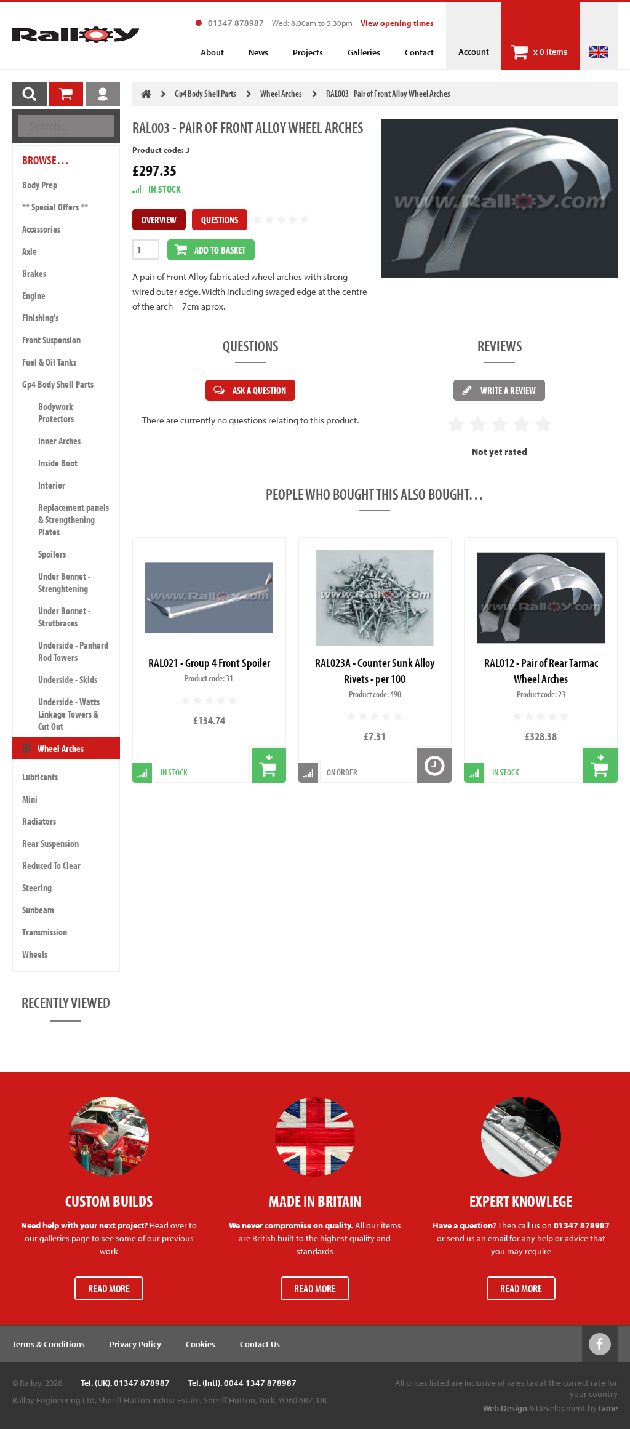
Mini (30, 799)
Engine (34, 295)
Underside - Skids (67, 679)
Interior (51, 485)
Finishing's (40, 317)
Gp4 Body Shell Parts (58, 384)
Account (473, 51)
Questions (219, 220)
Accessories (41, 229)
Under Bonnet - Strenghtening (64, 582)
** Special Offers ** (55, 207)
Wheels (34, 954)
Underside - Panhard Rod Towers (73, 651)
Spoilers (52, 554)
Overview (159, 220)
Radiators (39, 821)
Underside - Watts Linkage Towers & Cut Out (69, 713)
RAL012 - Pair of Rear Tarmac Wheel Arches (541, 670)
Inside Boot (58, 463)
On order (342, 772)
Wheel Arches (61, 748)
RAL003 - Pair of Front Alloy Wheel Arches (388, 93)
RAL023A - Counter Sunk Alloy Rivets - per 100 (374, 670)
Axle (29, 251)
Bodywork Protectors (56, 412)
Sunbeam (38, 909)
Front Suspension (51, 340)
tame (608, 1408)
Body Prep (39, 184)
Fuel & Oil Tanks (49, 362)
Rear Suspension (50, 843)
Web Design (505, 1408)
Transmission (44, 932)
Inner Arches (59, 440)
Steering (37, 887)
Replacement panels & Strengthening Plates (73, 519)
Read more (109, 1288)
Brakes (34, 273)
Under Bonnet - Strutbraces (64, 616)
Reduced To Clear (51, 865)
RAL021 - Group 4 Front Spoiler (209, 662)
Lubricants (40, 777)
